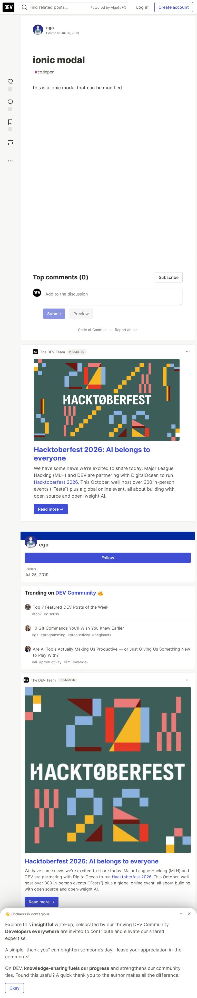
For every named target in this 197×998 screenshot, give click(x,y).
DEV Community (75, 593)
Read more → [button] (51, 509)
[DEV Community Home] (8, 7)
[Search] (24, 7)
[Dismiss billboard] (189, 914)
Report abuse (126, 329)
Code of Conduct (92, 329)
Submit (54, 313)
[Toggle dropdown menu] (188, 352)
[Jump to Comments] (10, 104)
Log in (142, 7)
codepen (44, 71)
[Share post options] (10, 161)
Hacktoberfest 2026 (56, 482)
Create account (174, 7)
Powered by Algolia (106, 7)
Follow (108, 557)
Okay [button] (14, 988)
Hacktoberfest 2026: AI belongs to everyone (92, 861)
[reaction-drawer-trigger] (10, 84)
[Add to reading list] (10, 125)
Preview (81, 313)
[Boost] (10, 142)
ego (50, 27)
